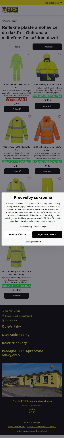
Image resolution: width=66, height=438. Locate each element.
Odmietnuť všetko (17, 234)
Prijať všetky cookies (47, 234)
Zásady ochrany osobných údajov (33, 226)
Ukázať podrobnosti (33, 241)
